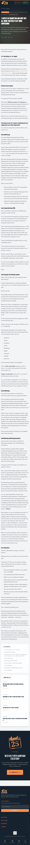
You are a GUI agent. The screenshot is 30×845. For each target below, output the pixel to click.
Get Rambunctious (14, 772)
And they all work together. (9, 652)
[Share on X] (8, 37)
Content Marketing (8, 665)
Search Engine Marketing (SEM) (10, 660)
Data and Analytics (8, 670)
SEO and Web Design (8, 658)
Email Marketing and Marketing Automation (13, 667)
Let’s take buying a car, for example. (12, 649)
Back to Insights (6, 8)
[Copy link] (11, 37)
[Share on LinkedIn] (6, 37)
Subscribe (14, 810)
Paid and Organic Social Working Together (13, 663)
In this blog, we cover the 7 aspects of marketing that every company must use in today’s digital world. (15, 655)
